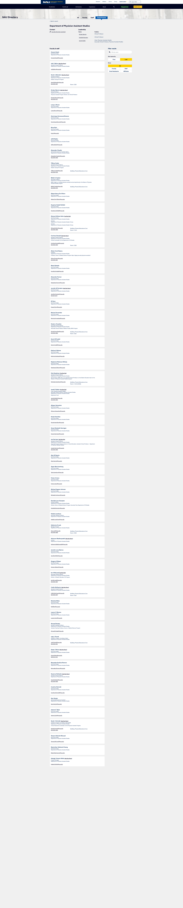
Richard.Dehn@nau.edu (57, 228)
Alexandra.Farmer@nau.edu (58, 282)
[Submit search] (130, 2)
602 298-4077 (54, 99)
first (114, 59)
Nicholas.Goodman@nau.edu (58, 382)
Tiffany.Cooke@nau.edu (57, 170)
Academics (52, 7)
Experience (92, 7)
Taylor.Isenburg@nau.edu (57, 472)
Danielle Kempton (83, 37)
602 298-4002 (54, 245)
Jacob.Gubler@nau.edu (56, 398)
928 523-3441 (54, 657)
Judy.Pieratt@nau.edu (56, 642)
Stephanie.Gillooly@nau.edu (58, 367)
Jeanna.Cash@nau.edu (56, 715)
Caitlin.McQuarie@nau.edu (57, 593)
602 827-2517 (54, 295)
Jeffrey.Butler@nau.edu (56, 144)
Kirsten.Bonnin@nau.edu (57, 97)
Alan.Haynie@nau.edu (56, 461)
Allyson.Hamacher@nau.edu (58, 411)
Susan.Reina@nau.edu (56, 655)
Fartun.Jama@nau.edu (56, 484)
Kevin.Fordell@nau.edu (56, 345)
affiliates (126, 71)
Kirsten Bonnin (82, 34)
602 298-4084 (54, 400)
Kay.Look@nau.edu (55, 531)
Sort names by (112, 56)
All (120, 66)
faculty (114, 68)
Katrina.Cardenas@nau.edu (57, 356)
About (104, 7)
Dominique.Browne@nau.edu (58, 122)
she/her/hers (62, 63)
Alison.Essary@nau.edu (57, 258)
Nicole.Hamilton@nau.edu (57, 422)
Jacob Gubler (82, 40)
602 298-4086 (54, 532)
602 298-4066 (54, 157)
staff (126, 68)
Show (109, 63)
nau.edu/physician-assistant (58, 32)
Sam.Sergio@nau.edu (56, 704)
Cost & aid (65, 7)
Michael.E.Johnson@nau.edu (58, 495)
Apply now (137, 7)
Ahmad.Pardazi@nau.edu (57, 631)
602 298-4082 (54, 333)
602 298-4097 (54, 595)
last (126, 59)
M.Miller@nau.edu (55, 606)
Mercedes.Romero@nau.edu (58, 668)
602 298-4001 (54, 84)
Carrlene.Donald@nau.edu (57, 243)
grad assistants (114, 71)
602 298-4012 (54, 644)
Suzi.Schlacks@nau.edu (57, 680)
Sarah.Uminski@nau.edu (57, 728)
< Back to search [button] (54, 21)
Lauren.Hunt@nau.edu (56, 618)
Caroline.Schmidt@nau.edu (58, 693)
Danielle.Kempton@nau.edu (58, 508)
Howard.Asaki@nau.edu (57, 58)
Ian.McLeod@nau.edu (56, 580)
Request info (124, 7)
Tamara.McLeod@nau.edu (57, 741)
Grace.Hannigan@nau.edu (57, 434)
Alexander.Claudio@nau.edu (58, 156)
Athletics (104, 1)
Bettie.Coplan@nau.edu (57, 186)
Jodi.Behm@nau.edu (56, 69)
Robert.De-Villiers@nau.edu (58, 199)
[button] (77, 55)
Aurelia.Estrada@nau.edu (57, 271)
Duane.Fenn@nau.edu (56, 307)
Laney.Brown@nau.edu (56, 110)
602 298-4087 (54, 582)
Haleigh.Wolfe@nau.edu (57, 764)
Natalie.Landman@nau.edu (57, 519)
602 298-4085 (54, 449)
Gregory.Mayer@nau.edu (57, 567)
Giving (115, 1)
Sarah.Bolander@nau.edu (57, 82)
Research (98, 1)
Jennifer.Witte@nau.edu (57, 556)
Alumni (110, 1)
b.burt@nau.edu (55, 133)
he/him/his (67, 216)
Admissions (78, 7)
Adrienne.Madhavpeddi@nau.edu (59, 544)
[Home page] (53, 2)
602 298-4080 (54, 229)
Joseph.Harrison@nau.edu (57, 448)
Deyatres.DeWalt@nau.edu (57, 210)
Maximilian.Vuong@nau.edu (58, 753)
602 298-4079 (54, 188)
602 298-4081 (54, 260)
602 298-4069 (54, 730)
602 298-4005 (54, 681)
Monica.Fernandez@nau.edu (58, 318)
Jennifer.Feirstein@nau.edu (57, 294)
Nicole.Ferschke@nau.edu (57, 331)
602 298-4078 (54, 172)
